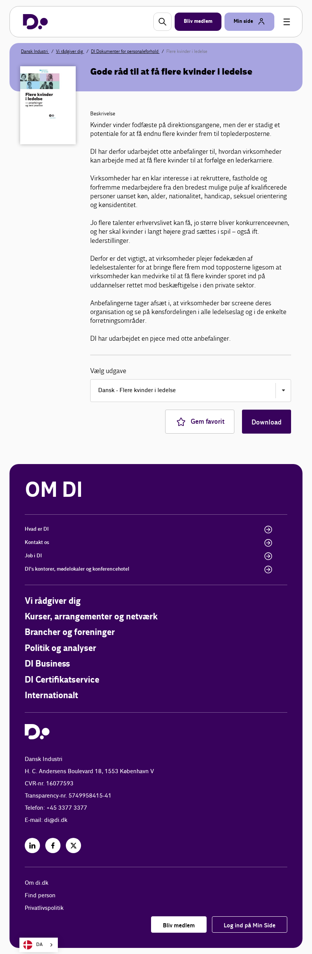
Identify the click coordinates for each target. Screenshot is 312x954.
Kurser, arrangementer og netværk (91, 616)
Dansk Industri (35, 51)
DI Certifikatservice (62, 680)
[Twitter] (73, 845)
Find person (40, 895)
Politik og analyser (60, 648)
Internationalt (51, 695)
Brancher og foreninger (70, 632)
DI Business (47, 664)
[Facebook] (52, 845)
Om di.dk (36, 883)
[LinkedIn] (32, 845)
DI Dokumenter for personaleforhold (125, 51)
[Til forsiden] (35, 21)
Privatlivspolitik (44, 908)
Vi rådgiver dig (70, 51)
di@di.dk (55, 820)
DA (39, 945)
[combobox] (38, 945)
